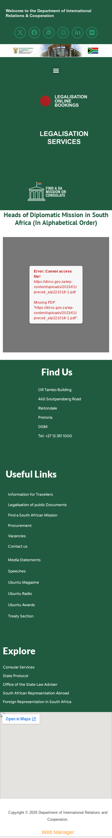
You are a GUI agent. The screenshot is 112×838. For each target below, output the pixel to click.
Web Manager (58, 832)
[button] (56, 70)
